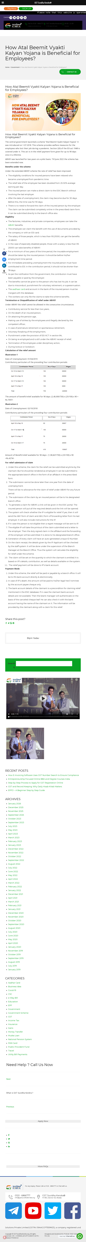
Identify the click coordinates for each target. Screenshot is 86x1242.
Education (13, 1002)
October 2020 (14, 920)
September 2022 (16, 860)
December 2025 (15, 807)
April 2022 (13, 879)
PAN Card (12, 1043)
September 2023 (16, 822)
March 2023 (13, 837)
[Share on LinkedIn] (4, 267)
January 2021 (14, 909)
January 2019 (14, 969)
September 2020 (16, 924)
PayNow (12, 8)
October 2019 (14, 954)
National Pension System (20, 1039)
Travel (11, 1051)
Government (15, 67)
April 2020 (13, 943)
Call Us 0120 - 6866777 (35, 23)
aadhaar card (18, 289)
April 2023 (13, 834)
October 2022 (14, 856)
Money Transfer (15, 1032)
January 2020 (14, 947)
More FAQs (43, 1166)
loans (10, 1028)
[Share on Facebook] (4, 255)
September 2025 (16, 815)
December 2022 (15, 849)
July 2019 (12, 966)
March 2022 (13, 883)
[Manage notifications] (4, 1237)
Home (7, 67)
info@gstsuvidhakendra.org (25, 1198)
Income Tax (13, 1020)
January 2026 (14, 804)
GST (10, 1017)
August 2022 (14, 864)
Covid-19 (12, 990)
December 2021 (15, 894)
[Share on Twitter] (4, 261)
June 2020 (13, 936)
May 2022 (12, 875)
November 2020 (15, 917)
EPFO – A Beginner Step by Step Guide (26, 790)
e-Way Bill (13, 998)
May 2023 (12, 830)
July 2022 (12, 868)
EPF (10, 1005)
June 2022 (13, 871)
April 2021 (12, 898)
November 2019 (15, 951)
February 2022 (15, 886)
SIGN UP (26, 8)
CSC (10, 994)
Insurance (12, 1024)
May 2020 (13, 939)
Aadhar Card (14, 983)
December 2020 (16, 913)
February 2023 (15, 841)
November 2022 (15, 853)
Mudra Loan (13, 1035)
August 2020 (14, 928)
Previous (10, 1106)
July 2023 (12, 826)
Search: (11, 663)
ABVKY (11, 225)
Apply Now (43, 1121)
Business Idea (14, 986)
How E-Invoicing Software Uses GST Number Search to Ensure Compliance (43, 775)
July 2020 (12, 932)
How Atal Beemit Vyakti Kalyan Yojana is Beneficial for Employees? (40, 136)
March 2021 (13, 902)
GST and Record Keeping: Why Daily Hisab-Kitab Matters (35, 786)
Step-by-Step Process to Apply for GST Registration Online (35, 783)
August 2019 (14, 962)
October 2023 (14, 819)
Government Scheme (18, 1013)
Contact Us (71, 72)
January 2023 (14, 845)
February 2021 (14, 905)
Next (8, 1079)
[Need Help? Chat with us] (80, 1236)
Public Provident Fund (18, 1047)
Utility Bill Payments (17, 1054)
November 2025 (15, 811)
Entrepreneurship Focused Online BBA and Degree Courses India (39, 779)
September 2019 (15, 958)
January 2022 (14, 890)
